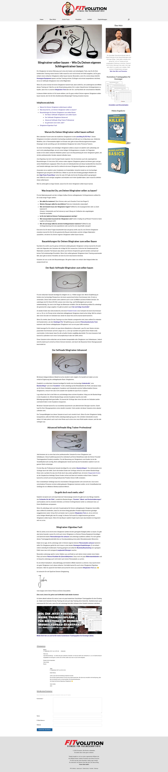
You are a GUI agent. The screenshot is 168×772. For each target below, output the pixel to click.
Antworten (63, 651)
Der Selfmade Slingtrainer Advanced (56, 117)
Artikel (90, 19)
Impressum (79, 768)
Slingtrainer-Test (88, 567)
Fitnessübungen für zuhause (59, 536)
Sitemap (96, 768)
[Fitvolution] (84, 9)
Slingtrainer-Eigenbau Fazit (48, 125)
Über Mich (53, 19)
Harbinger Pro (58, 322)
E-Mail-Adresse (41, 720)
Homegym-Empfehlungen (81, 545)
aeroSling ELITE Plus (83, 136)
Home (41, 19)
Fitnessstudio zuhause (86, 543)
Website (39, 725)
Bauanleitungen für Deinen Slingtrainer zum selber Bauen (58, 112)
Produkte (78, 19)
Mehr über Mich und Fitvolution (118, 71)
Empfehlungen (102, 19)
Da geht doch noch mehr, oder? (54, 122)
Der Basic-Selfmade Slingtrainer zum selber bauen (60, 114)
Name (38, 716)
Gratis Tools (65, 19)
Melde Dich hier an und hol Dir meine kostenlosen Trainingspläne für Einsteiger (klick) (65, 635)
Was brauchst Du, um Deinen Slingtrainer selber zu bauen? (58, 110)
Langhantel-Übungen (64, 550)
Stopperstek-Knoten (94, 473)
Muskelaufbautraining (84, 548)
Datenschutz (86, 768)
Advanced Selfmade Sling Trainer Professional (59, 120)
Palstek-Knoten (72, 311)
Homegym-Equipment (44, 78)
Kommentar (40, 698)
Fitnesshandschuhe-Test (89, 322)
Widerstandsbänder (92, 556)
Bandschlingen (82, 468)
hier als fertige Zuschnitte (80, 307)
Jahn (51, 668)
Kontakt (91, 768)
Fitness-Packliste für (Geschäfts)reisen (60, 556)
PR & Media (73, 768)
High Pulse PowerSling (47, 175)
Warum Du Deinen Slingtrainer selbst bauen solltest (56, 107)
